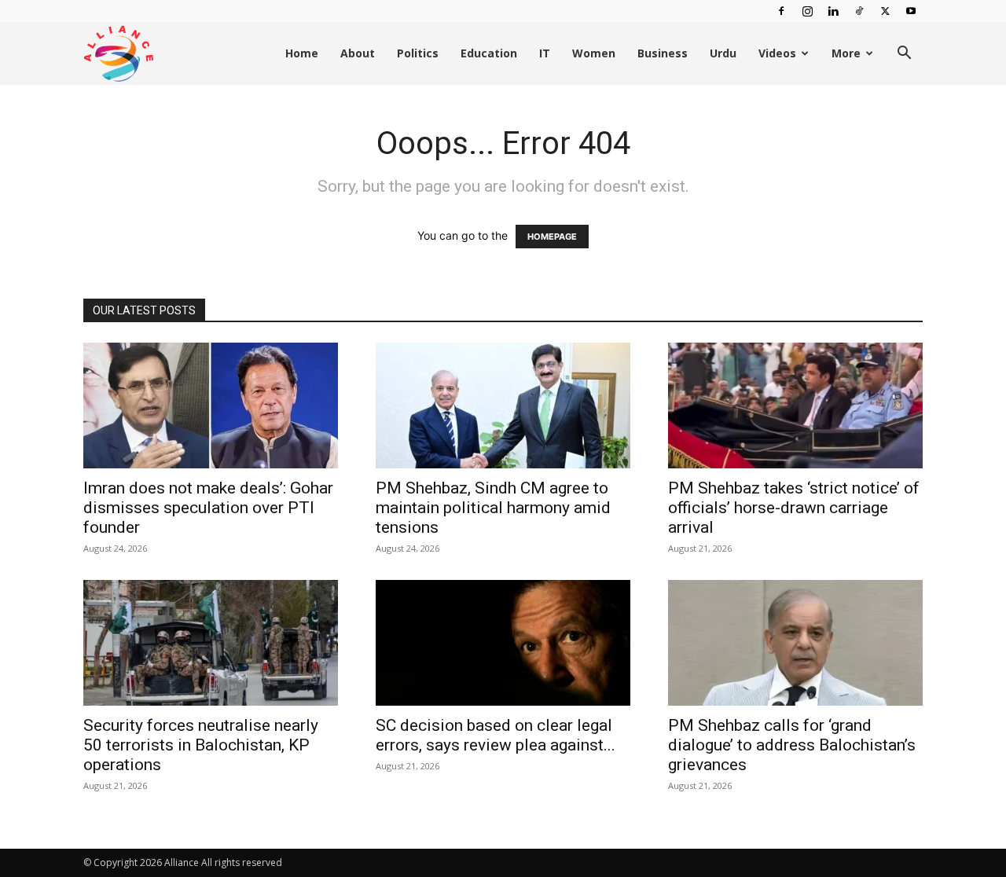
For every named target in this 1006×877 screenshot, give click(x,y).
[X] (885, 11)
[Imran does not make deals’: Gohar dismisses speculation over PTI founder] (210, 405)
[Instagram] (807, 11)
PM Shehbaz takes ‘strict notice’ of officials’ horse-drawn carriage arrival (794, 508)
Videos (777, 53)
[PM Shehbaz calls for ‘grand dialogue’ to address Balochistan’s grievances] (795, 643)
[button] (904, 54)
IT (544, 53)
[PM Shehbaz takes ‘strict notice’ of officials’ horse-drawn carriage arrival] (795, 405)
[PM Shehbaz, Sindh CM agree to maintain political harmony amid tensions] (503, 405)
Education (489, 53)
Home (301, 53)
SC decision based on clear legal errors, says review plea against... (495, 735)
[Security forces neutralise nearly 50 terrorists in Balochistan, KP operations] (210, 643)
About (357, 53)
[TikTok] (859, 11)
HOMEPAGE (552, 236)
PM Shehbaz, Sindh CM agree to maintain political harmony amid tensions (493, 508)
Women (593, 53)
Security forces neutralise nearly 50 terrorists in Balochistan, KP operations (200, 745)
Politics (418, 53)
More (846, 53)
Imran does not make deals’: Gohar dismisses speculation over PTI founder (208, 508)
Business (662, 53)
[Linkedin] (833, 11)
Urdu (723, 53)
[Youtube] (911, 11)
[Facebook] (781, 11)
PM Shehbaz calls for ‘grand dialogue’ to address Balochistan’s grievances (792, 745)
